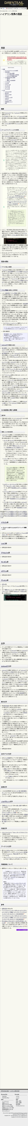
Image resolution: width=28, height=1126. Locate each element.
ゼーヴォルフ (13, 484)
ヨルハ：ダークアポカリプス (20, 832)
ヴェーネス (18, 857)
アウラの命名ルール (11, 511)
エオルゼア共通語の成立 (12, 76)
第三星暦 (10, 271)
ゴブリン (4, 571)
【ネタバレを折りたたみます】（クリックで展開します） (14, 528)
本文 (1, 8)
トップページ (5, 1101)
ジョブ (6, 776)
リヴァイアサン (22, 193)
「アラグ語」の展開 (10, 73)
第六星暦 (4, 348)
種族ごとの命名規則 (11, 80)
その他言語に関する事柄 (10, 77)
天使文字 (7, 99)
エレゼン (14, 355)
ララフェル (8, 375)
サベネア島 (17, 791)
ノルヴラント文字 (8, 97)
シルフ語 (7, 83)
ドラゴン (18, 123)
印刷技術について (8, 101)
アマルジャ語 (8, 84)
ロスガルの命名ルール (11, 516)
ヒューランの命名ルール (10, 513)
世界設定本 (5, 908)
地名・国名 (18, 1101)
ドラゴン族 (7, 123)
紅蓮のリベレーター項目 (8, 1107)
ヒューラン (15, 278)
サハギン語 (7, 86)
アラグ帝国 (19, 271)
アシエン (4, 580)
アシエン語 (7, 89)
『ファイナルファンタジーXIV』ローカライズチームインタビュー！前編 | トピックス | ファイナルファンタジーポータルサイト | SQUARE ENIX (14, 912)
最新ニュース (5, 1103)
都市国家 (23, 791)
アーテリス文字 (8, 100)
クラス (17, 1096)
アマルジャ (4, 553)
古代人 (3, 584)
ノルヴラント (5, 801)
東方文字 (7, 93)
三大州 (6, 116)
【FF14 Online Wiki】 (5, 1091)
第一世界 (21, 589)
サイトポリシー (6, 1110)
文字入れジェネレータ (19, 926)
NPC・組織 (18, 1102)
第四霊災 (7, 293)
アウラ (5, 502)
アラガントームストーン (11, 323)
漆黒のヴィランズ (9, 589)
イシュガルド (13, 874)
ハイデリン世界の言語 (14, 1091)
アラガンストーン (20, 1105)
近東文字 (7, 96)
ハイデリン (22, 51)
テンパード (21, 187)
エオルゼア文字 (8, 91)
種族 (17, 1099)
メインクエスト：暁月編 (21, 852)
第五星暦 (25, 303)
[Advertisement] (14, 30)
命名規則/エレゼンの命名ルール (15, 447)
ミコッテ (6, 458)
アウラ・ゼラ (12, 502)
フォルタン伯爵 (21, 874)
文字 (4, 90)
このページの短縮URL (22, 930)
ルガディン (6, 484)
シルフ (3, 543)
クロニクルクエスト (7, 832)
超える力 (10, 245)
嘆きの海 (15, 854)
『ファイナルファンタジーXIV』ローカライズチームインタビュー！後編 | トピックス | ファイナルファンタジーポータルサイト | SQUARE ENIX (17, 201)
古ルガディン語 (11, 486)
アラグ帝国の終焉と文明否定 (13, 74)
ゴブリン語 (7, 87)
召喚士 (5, 769)
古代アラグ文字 (8, 94)
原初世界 (4, 819)
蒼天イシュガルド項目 (7, 1106)
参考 (6, 103)
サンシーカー (9, 467)
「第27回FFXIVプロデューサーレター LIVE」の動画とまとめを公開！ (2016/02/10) (17, 196)
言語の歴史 (7, 72)
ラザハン (10, 401)
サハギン (19, 211)
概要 (4, 69)
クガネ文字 (19, 709)
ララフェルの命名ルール (10, 514)
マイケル (9, 533)
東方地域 (6, 705)
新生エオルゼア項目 (7, 1104)
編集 (25, 8)
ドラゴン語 (7, 81)
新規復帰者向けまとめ (7, 1109)
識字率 (8, 79)
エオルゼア (8, 113)
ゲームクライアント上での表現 (11, 70)
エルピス (9, 854)
